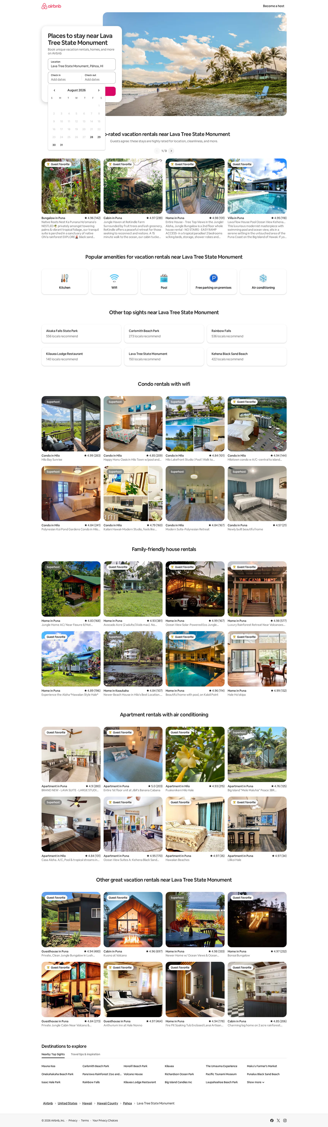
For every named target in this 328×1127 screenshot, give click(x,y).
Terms (85, 1120)
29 (99, 137)
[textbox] (65, 79)
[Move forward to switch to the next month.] (98, 90)
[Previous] (157, 151)
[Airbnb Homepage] (51, 6)
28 (91, 137)
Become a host (273, 6)
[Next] (171, 151)
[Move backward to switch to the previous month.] (54, 90)
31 (61, 145)
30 (54, 145)
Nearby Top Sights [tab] (53, 1054)
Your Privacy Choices (105, 1120)
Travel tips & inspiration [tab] (85, 1054)
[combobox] (82, 66)
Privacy (73, 1120)
